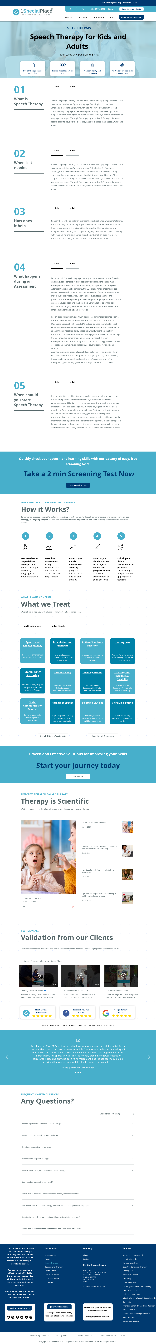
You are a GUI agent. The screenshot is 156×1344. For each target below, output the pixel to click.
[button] (76, 9)
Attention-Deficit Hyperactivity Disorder (137, 1306)
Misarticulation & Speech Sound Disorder (137, 1298)
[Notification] (83, 9)
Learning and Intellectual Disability (137, 1286)
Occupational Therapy (54, 1267)
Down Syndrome (129, 1282)
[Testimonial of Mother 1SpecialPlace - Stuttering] (80, 1072)
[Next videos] (134, 975)
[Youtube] (8, 1317)
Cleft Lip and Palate (131, 1290)
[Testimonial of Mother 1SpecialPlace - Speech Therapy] (75, 1072)
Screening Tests (51, 1255)
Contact (86, 1259)
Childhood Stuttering (131, 1294)
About (85, 1255)
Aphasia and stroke (130, 1263)
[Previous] (7, 1057)
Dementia (127, 1302)
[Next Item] (72, 857)
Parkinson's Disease (131, 1321)
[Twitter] (21, 1317)
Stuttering (127, 1278)
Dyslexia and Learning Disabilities (136, 1313)
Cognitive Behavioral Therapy (135, 1267)
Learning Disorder (130, 1259)
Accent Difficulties (130, 1310)
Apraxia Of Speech (130, 1274)
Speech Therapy (29, 901)
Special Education (52, 1274)
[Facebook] (17, 1317)
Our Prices (49, 1282)
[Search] (70, 9)
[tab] (57, 87)
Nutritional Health (52, 1278)
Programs (48, 1259)
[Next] (148, 1057)
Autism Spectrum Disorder (133, 1255)
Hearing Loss (128, 1271)
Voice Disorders (129, 1317)
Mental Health (50, 1271)
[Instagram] (30, 1317)
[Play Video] (38, 975)
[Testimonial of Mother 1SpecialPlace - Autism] (78, 1072)
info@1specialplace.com (98, 1316)
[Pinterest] (12, 1317)
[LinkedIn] (26, 1317)
